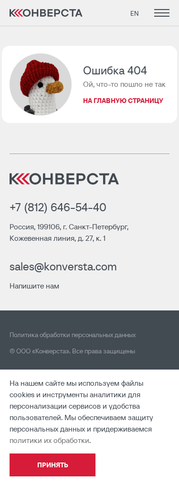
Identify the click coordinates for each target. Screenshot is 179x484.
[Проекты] (159, 13)
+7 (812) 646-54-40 (58, 207)
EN (134, 13)
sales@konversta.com (63, 266)
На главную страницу (123, 100)
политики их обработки (49, 440)
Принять (52, 465)
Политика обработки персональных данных (73, 334)
